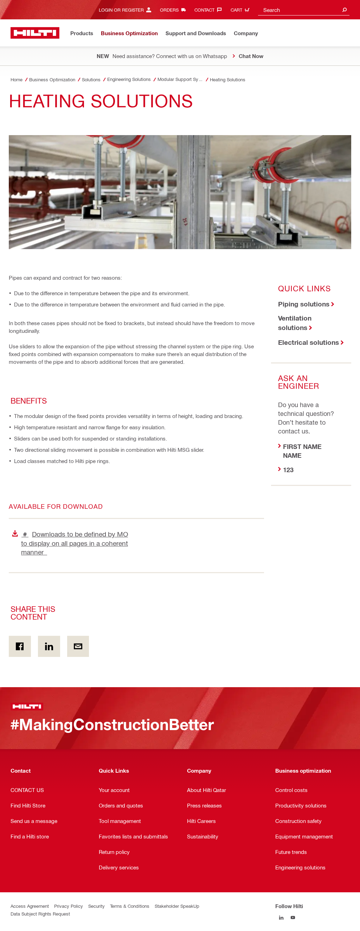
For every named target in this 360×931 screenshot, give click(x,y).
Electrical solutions (308, 342)
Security (96, 905)
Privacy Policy (68, 905)
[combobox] (303, 9)
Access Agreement (30, 905)
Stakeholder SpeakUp (177, 905)
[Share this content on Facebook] (20, 646)
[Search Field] (344, 9)
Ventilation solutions (294, 322)
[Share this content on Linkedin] (49, 646)
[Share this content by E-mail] (78, 646)
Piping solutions (303, 304)
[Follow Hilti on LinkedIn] (281, 917)
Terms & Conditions (129, 905)
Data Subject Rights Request (40, 913)
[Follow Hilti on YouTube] (292, 917)
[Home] (35, 33)
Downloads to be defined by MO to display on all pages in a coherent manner (74, 543)
